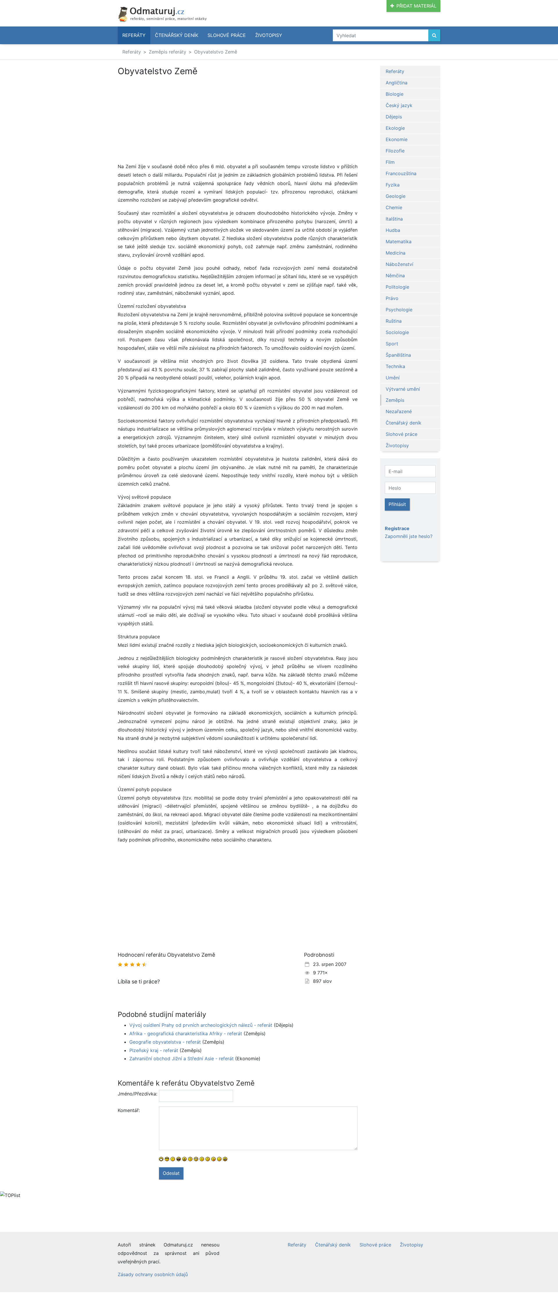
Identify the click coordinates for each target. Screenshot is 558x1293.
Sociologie (397, 332)
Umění (393, 378)
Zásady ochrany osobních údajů (153, 1274)
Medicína (395, 253)
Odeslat (171, 1173)
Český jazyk (399, 105)
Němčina (395, 275)
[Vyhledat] (434, 35)
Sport (392, 344)
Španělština (398, 355)
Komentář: (129, 1110)
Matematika (399, 241)
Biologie (394, 94)
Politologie (397, 287)
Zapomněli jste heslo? (408, 536)
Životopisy (268, 35)
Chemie (394, 207)
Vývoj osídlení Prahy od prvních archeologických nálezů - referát (200, 1025)
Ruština (394, 321)
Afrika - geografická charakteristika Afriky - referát (185, 1033)
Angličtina (396, 83)
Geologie (395, 196)
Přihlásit (397, 504)
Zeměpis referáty (167, 52)
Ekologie (395, 128)
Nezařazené (399, 411)
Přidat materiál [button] (416, 6)
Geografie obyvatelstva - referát (165, 1042)
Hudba (393, 230)
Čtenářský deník (176, 35)
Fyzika (393, 185)
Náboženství (399, 264)
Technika (395, 366)
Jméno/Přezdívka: (136, 1094)
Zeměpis (395, 400)
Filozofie (395, 151)
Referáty (134, 35)
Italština (394, 219)
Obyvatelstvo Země (215, 52)
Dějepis (394, 117)
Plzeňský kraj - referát (153, 1050)
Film (390, 162)
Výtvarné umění (403, 389)
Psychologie (399, 309)
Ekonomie (396, 139)
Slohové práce (227, 35)
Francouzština (401, 173)
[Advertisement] (166, 119)
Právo (392, 298)
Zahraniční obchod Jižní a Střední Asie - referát (181, 1058)
